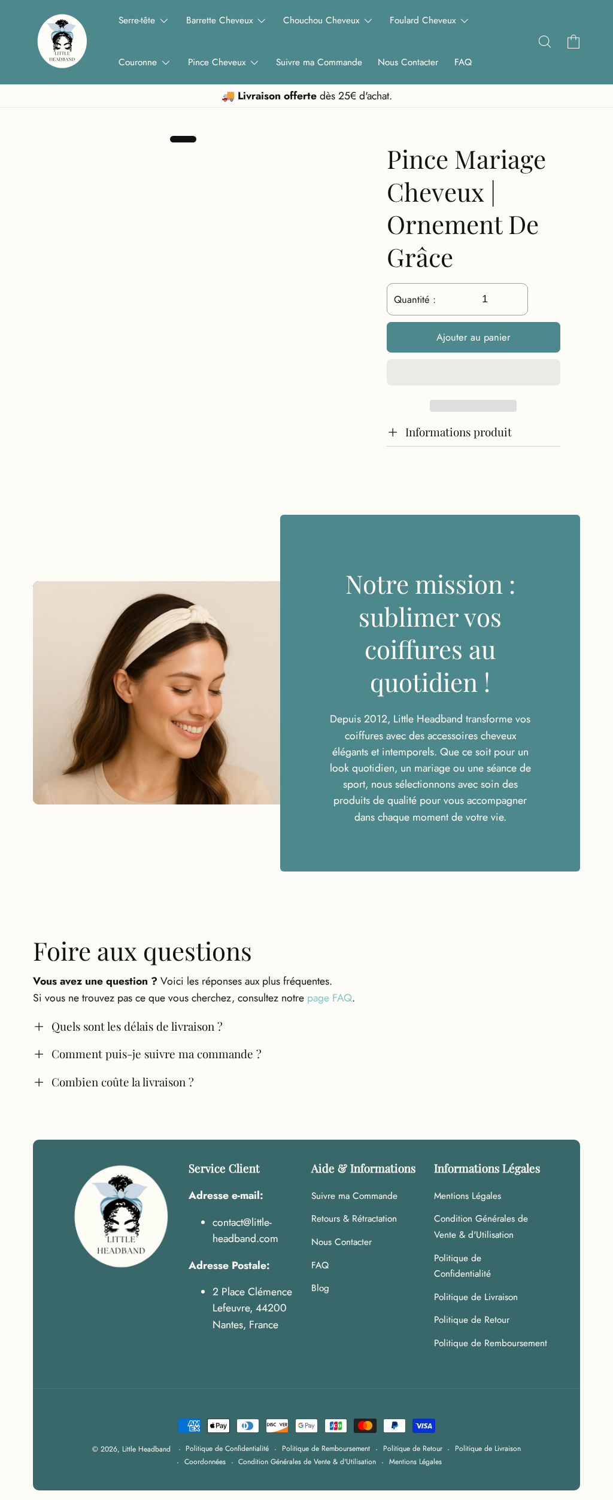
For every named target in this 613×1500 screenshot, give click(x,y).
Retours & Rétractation (354, 1218)
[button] (473, 374)
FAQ (320, 1265)
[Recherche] (544, 42)
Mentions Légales (467, 1196)
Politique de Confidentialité (462, 1266)
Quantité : (415, 299)
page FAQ (329, 998)
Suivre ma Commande (354, 1196)
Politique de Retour (471, 1319)
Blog (320, 1288)
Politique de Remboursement (490, 1343)
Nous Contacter (341, 1242)
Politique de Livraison (476, 1297)
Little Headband (146, 1449)
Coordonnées (205, 1461)
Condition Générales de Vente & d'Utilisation (481, 1226)
